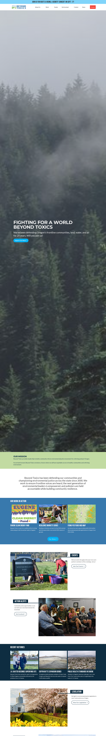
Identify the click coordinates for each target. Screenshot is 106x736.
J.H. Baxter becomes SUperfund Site (23, 671)
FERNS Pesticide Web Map (77, 525)
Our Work (52, 539)
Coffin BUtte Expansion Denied (50, 671)
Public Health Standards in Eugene (80, 671)
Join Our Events (78, 566)
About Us (37, 7)
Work (47, 7)
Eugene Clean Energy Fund (19, 525)
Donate (93, 7)
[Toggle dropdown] (42, 7)
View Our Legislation (79, 702)
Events (56, 7)
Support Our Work (20, 240)
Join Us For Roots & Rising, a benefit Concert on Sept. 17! (53, 2)
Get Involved (65, 7)
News (83, 7)
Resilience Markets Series (48, 525)
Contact (76, 7)
